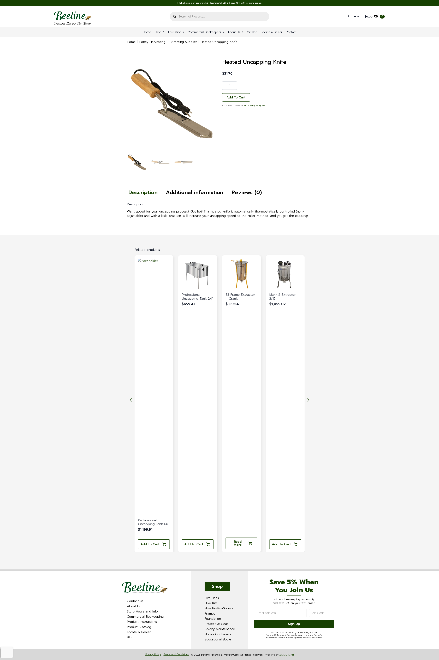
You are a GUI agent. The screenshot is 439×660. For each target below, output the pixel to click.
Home (147, 32)
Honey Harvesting (152, 41)
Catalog (252, 32)
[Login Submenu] (359, 16)
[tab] (143, 192)
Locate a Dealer (271, 32)
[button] (130, 400)
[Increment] (234, 85)
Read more (238, 543)
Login (352, 16)
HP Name (252, 574)
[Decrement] (225, 85)
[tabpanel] (219, 210)
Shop (158, 32)
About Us (234, 32)
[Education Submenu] (183, 32)
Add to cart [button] (149, 544)
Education (174, 32)
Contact (291, 32)
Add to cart (236, 97)
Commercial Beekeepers (204, 32)
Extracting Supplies (183, 41)
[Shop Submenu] (164, 32)
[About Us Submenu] (242, 32)
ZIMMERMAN (286, 655)
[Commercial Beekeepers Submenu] (223, 32)
